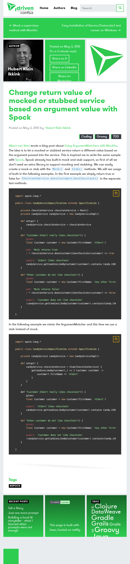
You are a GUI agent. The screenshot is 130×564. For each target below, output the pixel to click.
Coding (86, 136)
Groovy (102, 136)
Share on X (59, 58)
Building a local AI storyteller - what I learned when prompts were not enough (20, 523)
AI (92, 507)
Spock (19, 160)
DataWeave (106, 512)
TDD (116, 136)
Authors (59, 8)
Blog (74, 8)
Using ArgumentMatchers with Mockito (90, 146)
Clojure (106, 506)
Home (44, 8)
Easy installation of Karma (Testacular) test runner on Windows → (91, 27)
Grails (100, 523)
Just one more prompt (23, 513)
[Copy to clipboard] (116, 193)
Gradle (102, 517)
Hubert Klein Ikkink (58, 128)
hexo (53, 530)
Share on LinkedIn (64, 67)
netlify (76, 530)
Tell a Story (15, 508)
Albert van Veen (19, 146)
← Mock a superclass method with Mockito (24, 27)
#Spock (15, 485)
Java (99, 536)
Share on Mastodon (64, 78)
